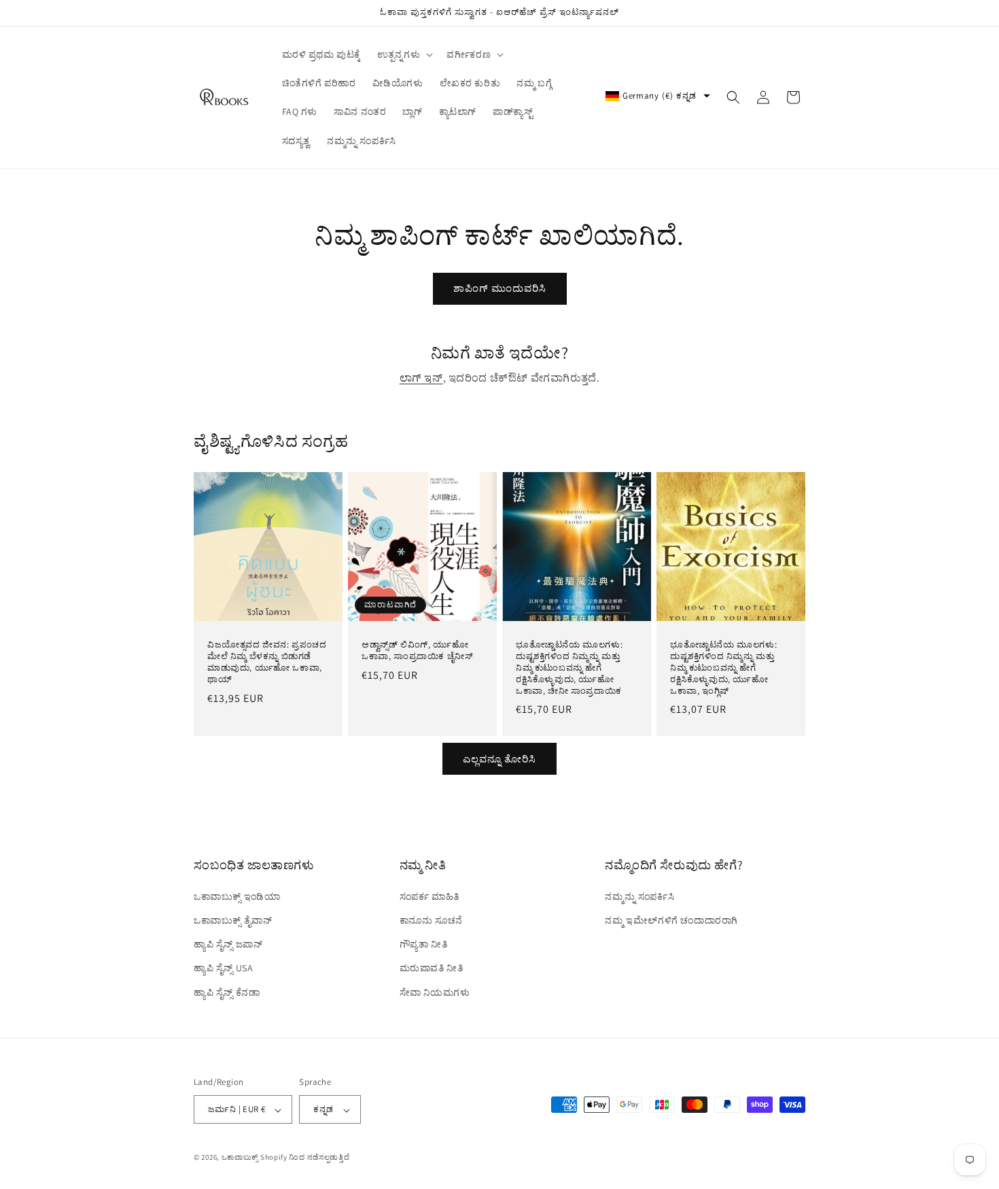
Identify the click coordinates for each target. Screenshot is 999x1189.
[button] (403, 54)
